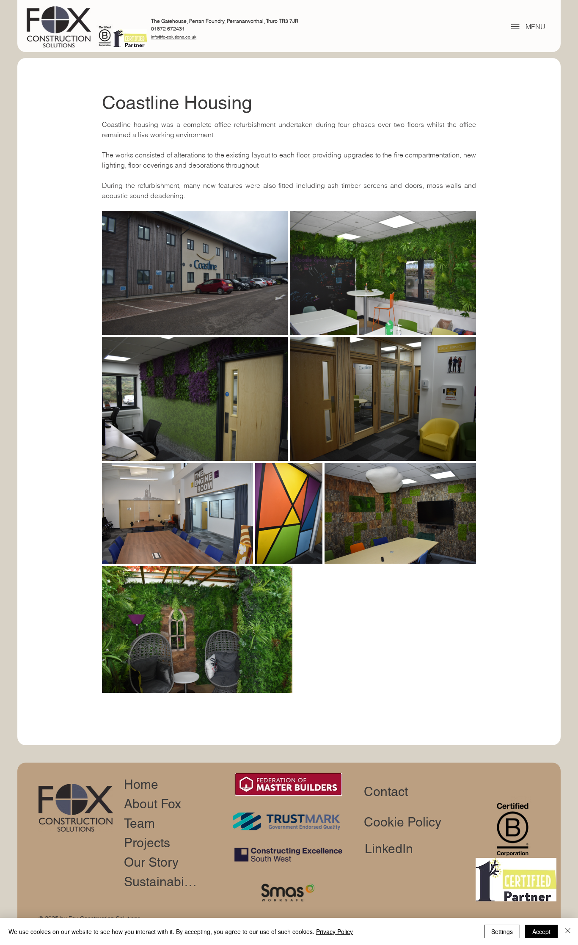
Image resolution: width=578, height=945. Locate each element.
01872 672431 (168, 28)
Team (139, 823)
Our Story (151, 862)
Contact (386, 791)
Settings (502, 931)
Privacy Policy (334, 931)
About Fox (152, 803)
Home (141, 784)
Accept (541, 931)
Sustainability (161, 881)
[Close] (568, 931)
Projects (147, 842)
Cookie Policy (402, 822)
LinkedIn (389, 848)
